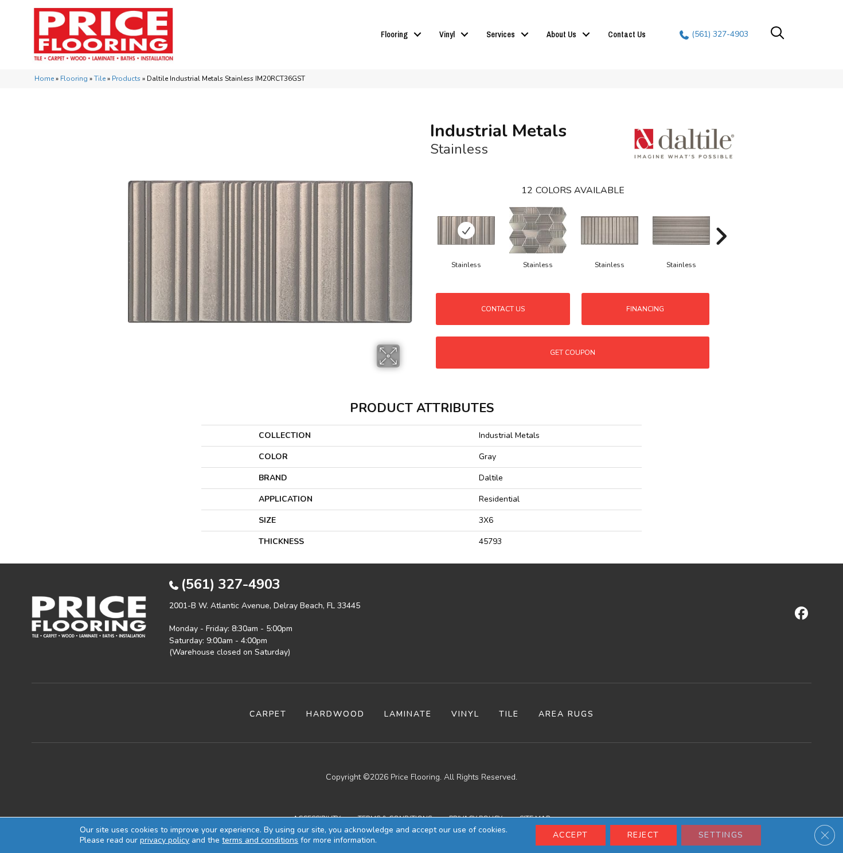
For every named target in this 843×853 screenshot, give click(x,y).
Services (500, 34)
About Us (561, 34)
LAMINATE (408, 714)
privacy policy (164, 840)
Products (126, 78)
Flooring (394, 34)
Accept (570, 834)
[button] (417, 34)
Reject (643, 834)
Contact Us (627, 34)
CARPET (268, 714)
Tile (100, 78)
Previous (424, 219)
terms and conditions (260, 840)
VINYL (465, 714)
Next (720, 219)
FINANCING (645, 309)
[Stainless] (466, 230)
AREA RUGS (566, 714)
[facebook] (799, 614)
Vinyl (447, 34)
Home (44, 78)
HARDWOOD (335, 714)
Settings (721, 834)
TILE (509, 714)
